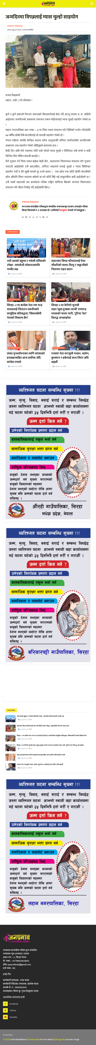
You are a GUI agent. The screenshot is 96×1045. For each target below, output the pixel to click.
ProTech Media (47, 1039)
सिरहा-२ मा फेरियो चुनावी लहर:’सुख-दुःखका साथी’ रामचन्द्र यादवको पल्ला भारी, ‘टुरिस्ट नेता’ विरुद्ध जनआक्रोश (69, 311)
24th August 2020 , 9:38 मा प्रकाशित (20, 29)
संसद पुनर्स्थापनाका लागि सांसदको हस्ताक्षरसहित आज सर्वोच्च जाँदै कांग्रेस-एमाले (26, 357)
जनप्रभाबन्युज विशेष (14, 255)
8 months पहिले (16, 366)
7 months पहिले (60, 322)
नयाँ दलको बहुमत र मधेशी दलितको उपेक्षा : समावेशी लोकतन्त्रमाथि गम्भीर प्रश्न (26, 265)
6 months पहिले (16, 273)
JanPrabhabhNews (18, 1039)
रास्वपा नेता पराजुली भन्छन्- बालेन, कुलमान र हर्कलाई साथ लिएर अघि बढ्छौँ (70, 357)
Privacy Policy (7, 1035)
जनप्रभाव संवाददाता (15, 26)
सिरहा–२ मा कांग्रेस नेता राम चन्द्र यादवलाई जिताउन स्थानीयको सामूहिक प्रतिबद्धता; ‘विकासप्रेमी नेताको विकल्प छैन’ (24, 311)
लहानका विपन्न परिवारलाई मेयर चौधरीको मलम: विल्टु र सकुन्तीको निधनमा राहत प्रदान (69, 265)
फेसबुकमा (63, 210)
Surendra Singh (72, 1039)
